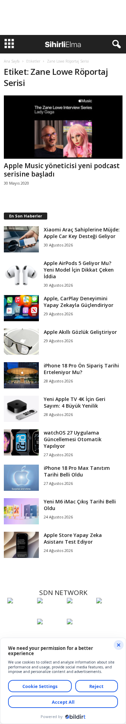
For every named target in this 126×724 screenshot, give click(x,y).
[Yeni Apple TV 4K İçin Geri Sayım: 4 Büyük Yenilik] (21, 409)
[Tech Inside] (109, 613)
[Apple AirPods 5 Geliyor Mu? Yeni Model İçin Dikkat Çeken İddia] (21, 273)
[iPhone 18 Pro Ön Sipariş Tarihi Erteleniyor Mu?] (21, 375)
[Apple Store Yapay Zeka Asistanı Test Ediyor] (21, 545)
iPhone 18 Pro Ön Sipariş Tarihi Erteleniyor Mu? (81, 368)
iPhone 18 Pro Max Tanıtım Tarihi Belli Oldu (77, 471)
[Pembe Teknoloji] (50, 634)
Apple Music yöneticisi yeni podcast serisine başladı (62, 170)
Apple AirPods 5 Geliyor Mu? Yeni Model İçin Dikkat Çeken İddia (79, 270)
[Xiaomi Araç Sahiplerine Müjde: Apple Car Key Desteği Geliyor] (21, 239)
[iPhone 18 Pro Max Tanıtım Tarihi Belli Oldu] (21, 478)
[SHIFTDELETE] (20, 613)
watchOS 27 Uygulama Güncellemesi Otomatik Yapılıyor (73, 439)
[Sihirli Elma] (50, 613)
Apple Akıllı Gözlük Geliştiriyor (80, 332)
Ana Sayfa (12, 61)
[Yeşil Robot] (80, 613)
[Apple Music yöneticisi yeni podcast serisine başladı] (63, 127)
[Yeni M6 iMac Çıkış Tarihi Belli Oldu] (21, 511)
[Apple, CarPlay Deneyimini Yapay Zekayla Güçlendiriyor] (21, 308)
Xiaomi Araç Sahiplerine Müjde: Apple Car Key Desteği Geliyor (82, 232)
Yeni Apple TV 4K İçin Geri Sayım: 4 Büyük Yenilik (74, 402)
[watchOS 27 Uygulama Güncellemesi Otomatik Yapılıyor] (21, 442)
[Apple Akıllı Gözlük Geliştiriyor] (21, 342)
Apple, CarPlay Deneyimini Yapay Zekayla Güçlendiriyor (78, 301)
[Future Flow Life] (80, 634)
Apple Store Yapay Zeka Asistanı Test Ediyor (73, 538)
